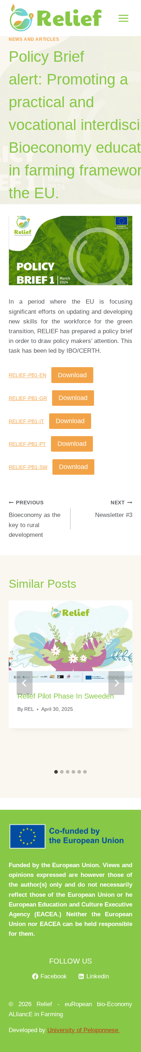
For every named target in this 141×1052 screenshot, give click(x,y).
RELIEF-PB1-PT (27, 444)
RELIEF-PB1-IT (26, 421)
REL (29, 709)
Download (72, 375)
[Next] (116, 683)
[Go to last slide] (25, 683)
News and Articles (34, 39)
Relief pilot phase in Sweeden (65, 696)
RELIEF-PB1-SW (28, 467)
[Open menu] (123, 18)
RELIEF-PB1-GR (28, 398)
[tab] (56, 772)
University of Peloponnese (83, 1030)
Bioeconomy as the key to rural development (34, 519)
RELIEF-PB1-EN (27, 375)
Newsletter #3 (113, 509)
